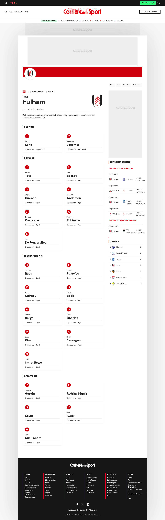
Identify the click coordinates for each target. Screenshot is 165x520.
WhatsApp (93, 510)
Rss (88, 488)
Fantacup (69, 493)
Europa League (30, 488)
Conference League (29, 491)
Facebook (72, 510)
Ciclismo (48, 495)
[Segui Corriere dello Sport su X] (82, 504)
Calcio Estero (30, 495)
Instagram (81, 510)
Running (48, 488)
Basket (47, 483)
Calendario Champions (132, 486)
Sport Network (71, 490)
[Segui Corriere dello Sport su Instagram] (88, 504)
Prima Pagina (91, 480)
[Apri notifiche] (5, 11)
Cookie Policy (112, 488)
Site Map (90, 490)
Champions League (32, 485)
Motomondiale (50, 480)
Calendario (126, 85)
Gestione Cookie (113, 485)
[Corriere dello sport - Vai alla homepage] (82, 11)
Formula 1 (48, 478)
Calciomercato (30, 497)
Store (89, 483)
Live (14, 2)
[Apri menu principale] (6, 2)
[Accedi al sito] (159, 2)
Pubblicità (90, 485)
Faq (108, 495)
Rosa (118, 85)
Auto (68, 478)
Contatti (110, 478)
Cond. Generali (112, 493)
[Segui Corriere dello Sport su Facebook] (77, 504)
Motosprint (70, 485)
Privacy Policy (112, 490)
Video (130, 478)
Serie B (27, 483)
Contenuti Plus (49, 21)
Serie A (27, 480)
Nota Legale (111, 483)
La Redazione (112, 480)
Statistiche (137, 85)
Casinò (120, 21)
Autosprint (70, 480)
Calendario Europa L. (135, 490)
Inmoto (68, 483)
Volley (47, 490)
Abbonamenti (92, 478)
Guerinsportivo (71, 488)
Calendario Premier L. (135, 495)
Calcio (85, 21)
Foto (129, 480)
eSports (48, 493)
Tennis (95, 21)
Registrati (90, 493)
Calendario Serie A (69, 21)
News (112, 85)
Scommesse (107, 21)
